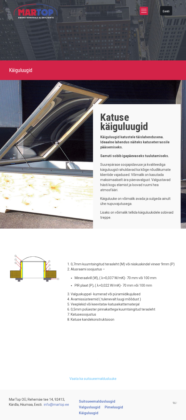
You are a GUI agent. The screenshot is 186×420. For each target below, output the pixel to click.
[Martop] (35, 11)
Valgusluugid (89, 407)
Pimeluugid (114, 407)
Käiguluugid (88, 413)
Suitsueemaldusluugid (97, 401)
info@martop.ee (56, 404)
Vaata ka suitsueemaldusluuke (93, 379)
